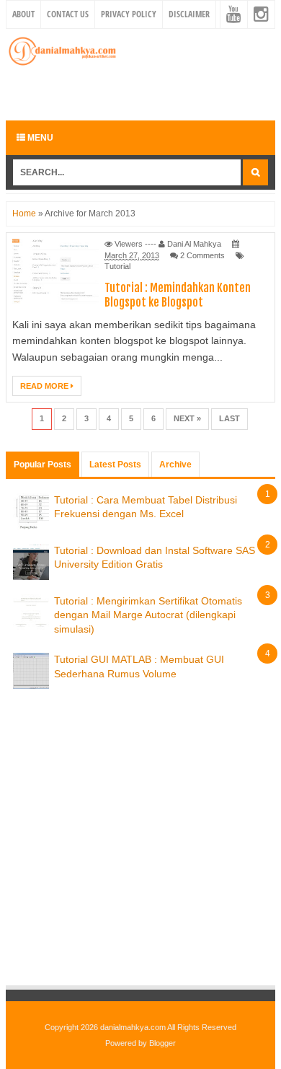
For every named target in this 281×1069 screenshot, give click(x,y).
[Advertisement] (143, 92)
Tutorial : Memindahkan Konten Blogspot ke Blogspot (177, 295)
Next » (187, 418)
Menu (39, 138)
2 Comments (202, 255)
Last (229, 418)
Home (24, 213)
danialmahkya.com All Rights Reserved (168, 1027)
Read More (45, 386)
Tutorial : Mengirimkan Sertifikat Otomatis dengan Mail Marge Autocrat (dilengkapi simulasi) (148, 615)
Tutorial (117, 266)
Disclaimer (189, 14)
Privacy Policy (128, 14)
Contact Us (68, 14)
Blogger (162, 1043)
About (23, 14)
